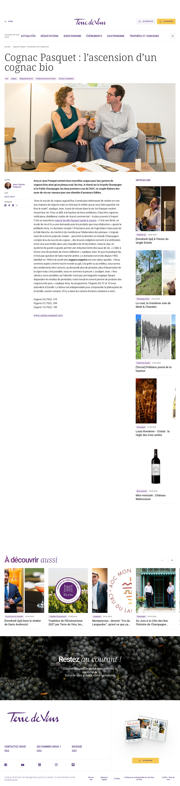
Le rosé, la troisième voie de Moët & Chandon (153, 304)
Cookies (117, 779)
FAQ (6, 750)
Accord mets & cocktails (14, 617)
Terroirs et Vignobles (66, 79)
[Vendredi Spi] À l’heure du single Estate (152, 240)
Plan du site (91, 778)
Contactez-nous (15, 746)
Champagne (141, 427)
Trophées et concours (144, 36)
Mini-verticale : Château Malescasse (151, 497)
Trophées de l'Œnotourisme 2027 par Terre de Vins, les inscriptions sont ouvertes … (65, 622)
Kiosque (77, 746)
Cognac (13, 79)
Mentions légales (104, 778)
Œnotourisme (72, 36)
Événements (94, 36)
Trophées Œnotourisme (58, 617)
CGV (74, 750)
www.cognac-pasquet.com (48, 315)
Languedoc (97, 617)
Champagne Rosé (143, 299)
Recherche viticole (143, 363)
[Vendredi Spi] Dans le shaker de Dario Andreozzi (22, 622)
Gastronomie (115, 36)
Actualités (28, 36)
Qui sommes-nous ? (49, 746)
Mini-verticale (142, 491)
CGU (39, 750)
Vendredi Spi (141, 235)
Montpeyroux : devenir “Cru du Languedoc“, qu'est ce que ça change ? (111, 622)
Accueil (7, 47)
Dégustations (49, 36)
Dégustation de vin (26, 79)
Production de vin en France (46, 79)
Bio (7, 79)
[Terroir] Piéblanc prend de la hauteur (154, 369)
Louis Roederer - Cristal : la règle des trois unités (153, 433)
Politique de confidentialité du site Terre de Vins (139, 778)
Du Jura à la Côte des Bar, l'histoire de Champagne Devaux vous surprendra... (152, 622)
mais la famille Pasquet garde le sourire (75, 220)
